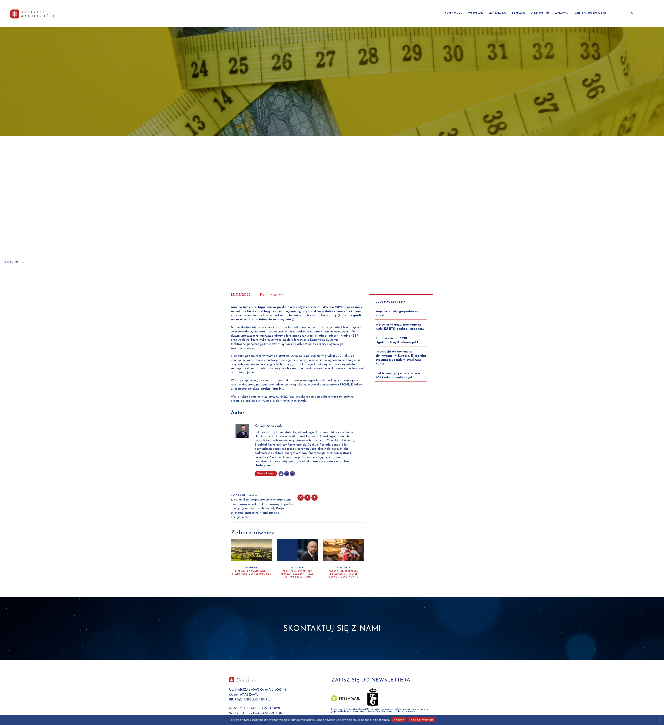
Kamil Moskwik (271, 295)
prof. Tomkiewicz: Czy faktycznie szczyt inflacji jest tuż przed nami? (297, 574)
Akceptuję (399, 719)
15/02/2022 (241, 295)
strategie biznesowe (245, 512)
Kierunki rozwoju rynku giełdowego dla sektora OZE (251, 572)
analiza (244, 499)
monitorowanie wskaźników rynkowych (257, 504)
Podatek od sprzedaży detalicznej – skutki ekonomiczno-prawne (343, 574)
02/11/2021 (251, 568)
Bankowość (254, 495)
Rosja (280, 508)
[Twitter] (292, 473)
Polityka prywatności (421, 719)
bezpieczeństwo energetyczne (271, 499)
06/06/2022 (297, 568)
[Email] (281, 473)
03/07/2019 (343, 568)
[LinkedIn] (286, 473)
